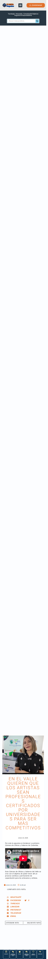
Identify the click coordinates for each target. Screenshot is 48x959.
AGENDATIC (6, 954)
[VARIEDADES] (40, 952)
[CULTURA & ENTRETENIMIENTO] (13, 952)
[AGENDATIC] (6, 952)
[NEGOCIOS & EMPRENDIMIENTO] (26, 952)
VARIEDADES (40, 954)
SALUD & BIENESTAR (33, 954)
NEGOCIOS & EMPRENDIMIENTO (26, 955)
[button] (20, 5)
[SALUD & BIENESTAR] (33, 952)
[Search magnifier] (37, 21)
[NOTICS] (20, 952)
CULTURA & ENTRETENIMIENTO (13, 955)
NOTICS (20, 954)
